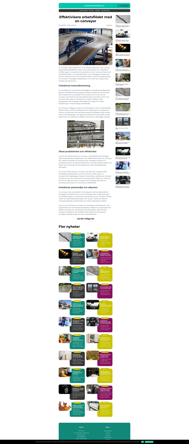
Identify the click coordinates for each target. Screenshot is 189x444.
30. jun (77, 335)
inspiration (109, 25)
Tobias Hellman (71, 25)
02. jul (104, 301)
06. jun (77, 368)
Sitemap (107, 439)
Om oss (91, 10)
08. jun (105, 352)
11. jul (105, 284)
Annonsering (83, 10)
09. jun (77, 352)
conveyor (64, 90)
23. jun (105, 335)
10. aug (105, 233)
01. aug (105, 250)
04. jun (77, 385)
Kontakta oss (105, 10)
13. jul (77, 284)
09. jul (77, 301)
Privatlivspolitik (149, 441)
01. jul (77, 318)
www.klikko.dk (83, 438)
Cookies (97, 10)
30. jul (77, 267)
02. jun (77, 402)
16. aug (77, 233)
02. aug (77, 250)
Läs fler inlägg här (85, 219)
